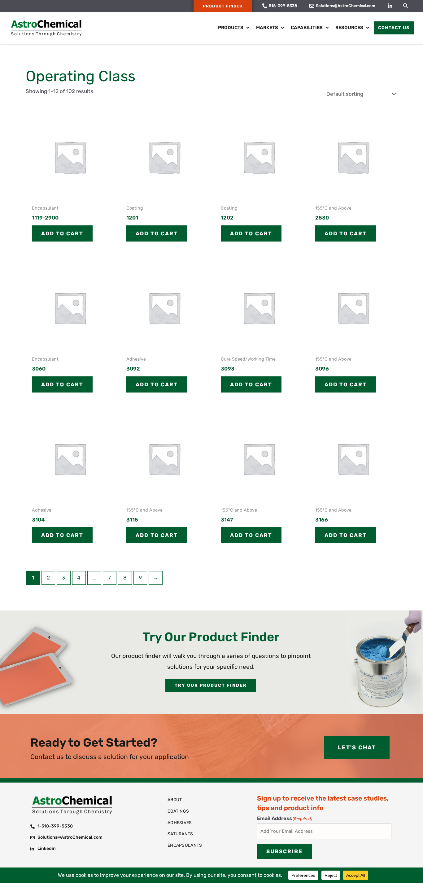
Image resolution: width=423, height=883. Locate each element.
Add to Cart (62, 233)
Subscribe (284, 851)
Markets (267, 27)
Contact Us (393, 27)
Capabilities (307, 27)
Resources (349, 27)
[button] (405, 5)
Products (230, 27)
